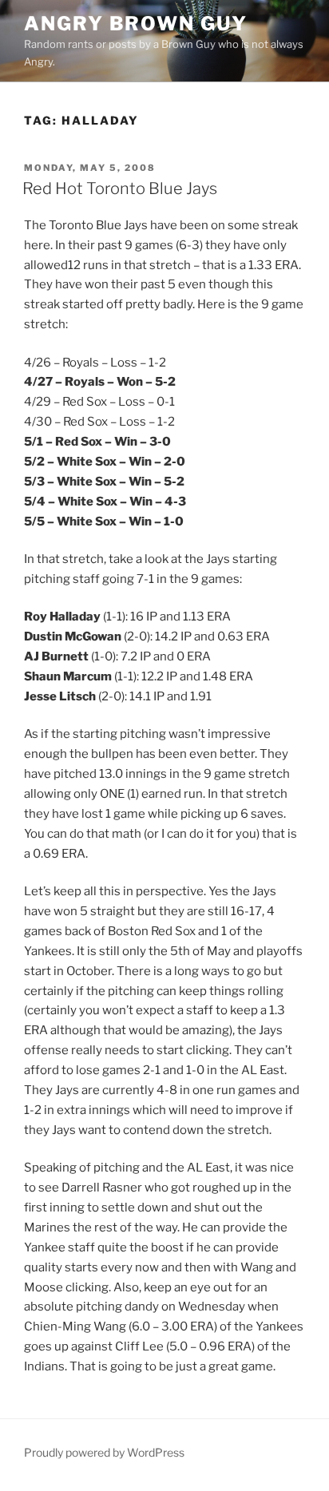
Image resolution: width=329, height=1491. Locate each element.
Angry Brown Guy (136, 23)
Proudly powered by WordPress (104, 1452)
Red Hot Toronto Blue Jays (119, 188)
